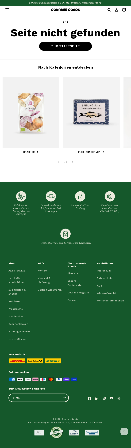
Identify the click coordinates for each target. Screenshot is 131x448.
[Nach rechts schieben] (72, 162)
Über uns (73, 273)
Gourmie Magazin (78, 292)
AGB (99, 285)
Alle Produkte (16, 270)
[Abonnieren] (64, 398)
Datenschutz (105, 278)
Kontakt (42, 270)
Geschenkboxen (18, 324)
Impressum (104, 270)
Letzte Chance (17, 339)
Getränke (14, 301)
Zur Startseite (65, 46)
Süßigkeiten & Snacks (17, 292)
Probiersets (15, 309)
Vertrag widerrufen (50, 289)
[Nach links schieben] (58, 162)
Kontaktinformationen (110, 300)
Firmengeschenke (19, 331)
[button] (7, 9)
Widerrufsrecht (106, 293)
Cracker (29, 152)
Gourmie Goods (70, 419)
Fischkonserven (89, 152)
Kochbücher (15, 316)
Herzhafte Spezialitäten (16, 280)
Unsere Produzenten (75, 283)
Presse (71, 300)
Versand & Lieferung (44, 280)
